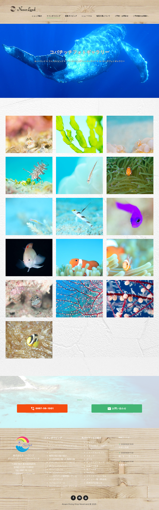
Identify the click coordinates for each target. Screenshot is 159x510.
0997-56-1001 (44, 408)
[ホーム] (23, 11)
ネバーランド (40, 61)
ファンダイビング (55, 61)
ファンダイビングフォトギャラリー (81, 61)
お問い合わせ (118, 408)
